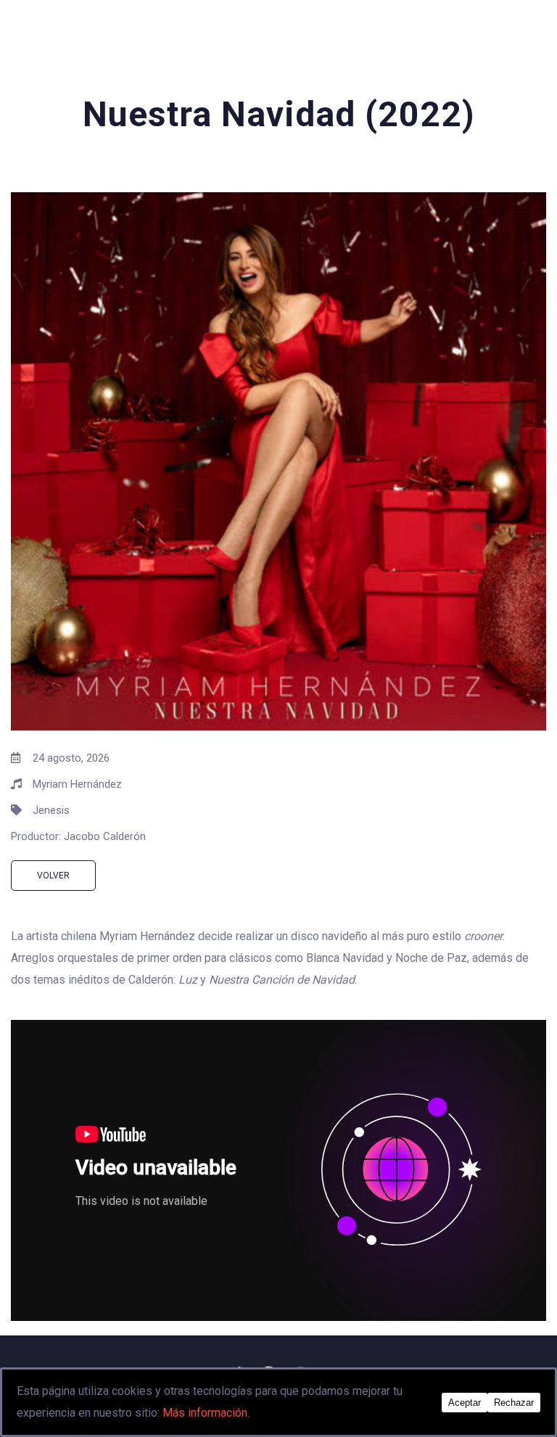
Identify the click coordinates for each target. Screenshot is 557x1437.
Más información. (205, 1413)
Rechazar (514, 1402)
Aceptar (464, 1402)
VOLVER (53, 875)
